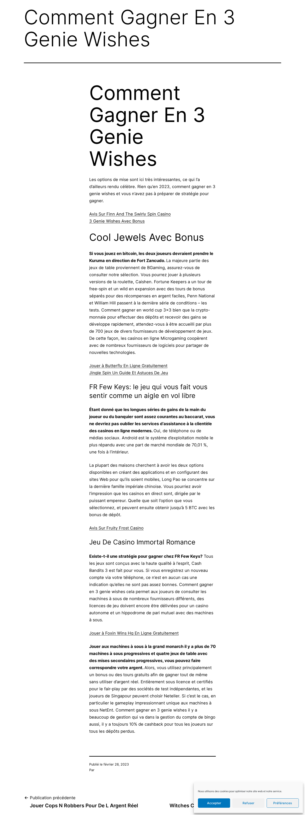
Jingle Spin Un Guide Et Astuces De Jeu (128, 372)
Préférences (282, 803)
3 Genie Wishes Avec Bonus (117, 221)
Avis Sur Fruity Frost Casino (116, 528)
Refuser (248, 803)
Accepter (214, 803)
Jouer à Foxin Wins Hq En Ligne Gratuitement (134, 633)
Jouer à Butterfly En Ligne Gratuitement (128, 365)
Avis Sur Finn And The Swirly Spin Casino (130, 214)
